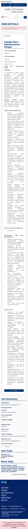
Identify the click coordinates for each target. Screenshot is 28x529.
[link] (14, 9)
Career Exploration (7, 492)
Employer (4, 490)
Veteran (3, 495)
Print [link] (4, 457)
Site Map (3, 506)
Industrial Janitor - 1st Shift (9, 465)
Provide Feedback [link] (8, 456)
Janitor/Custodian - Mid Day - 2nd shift (12, 470)
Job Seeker (5, 487)
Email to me (6, 454)
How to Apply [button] (14, 390)
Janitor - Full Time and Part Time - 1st (12, 467)
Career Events (14, 508)
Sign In (5, 5)
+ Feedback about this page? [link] (19, 474)
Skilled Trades (5, 497)
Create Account (17, 5)
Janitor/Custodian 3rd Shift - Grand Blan (13, 468)
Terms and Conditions (14, 506)
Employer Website (6, 407)
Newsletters (4, 508)
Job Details (7, 35)
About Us (4, 500)
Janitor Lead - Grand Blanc (9, 471)
